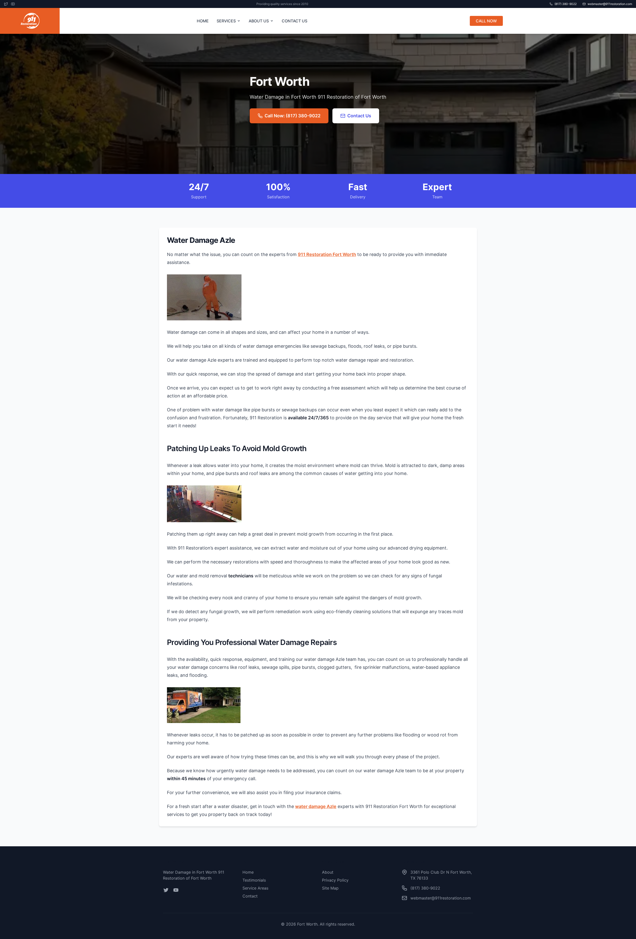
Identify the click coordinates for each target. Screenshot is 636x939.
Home (248, 872)
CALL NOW (486, 20)
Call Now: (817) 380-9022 (292, 115)
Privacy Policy (335, 880)
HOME (203, 20)
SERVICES (226, 20)
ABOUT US (259, 20)
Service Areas (255, 888)
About (327, 872)
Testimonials (254, 880)
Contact (250, 896)
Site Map (330, 888)
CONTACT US (294, 20)
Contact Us (359, 115)
